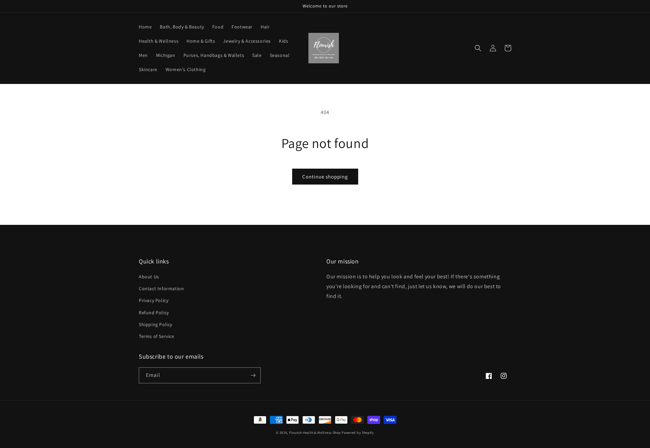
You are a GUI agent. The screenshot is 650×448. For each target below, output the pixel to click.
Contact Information (161, 288)
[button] (478, 48)
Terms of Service (156, 336)
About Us (149, 277)
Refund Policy (154, 313)
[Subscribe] (252, 375)
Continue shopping (325, 176)
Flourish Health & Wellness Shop (315, 432)
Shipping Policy (155, 324)
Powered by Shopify (358, 432)
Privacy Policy (153, 300)
